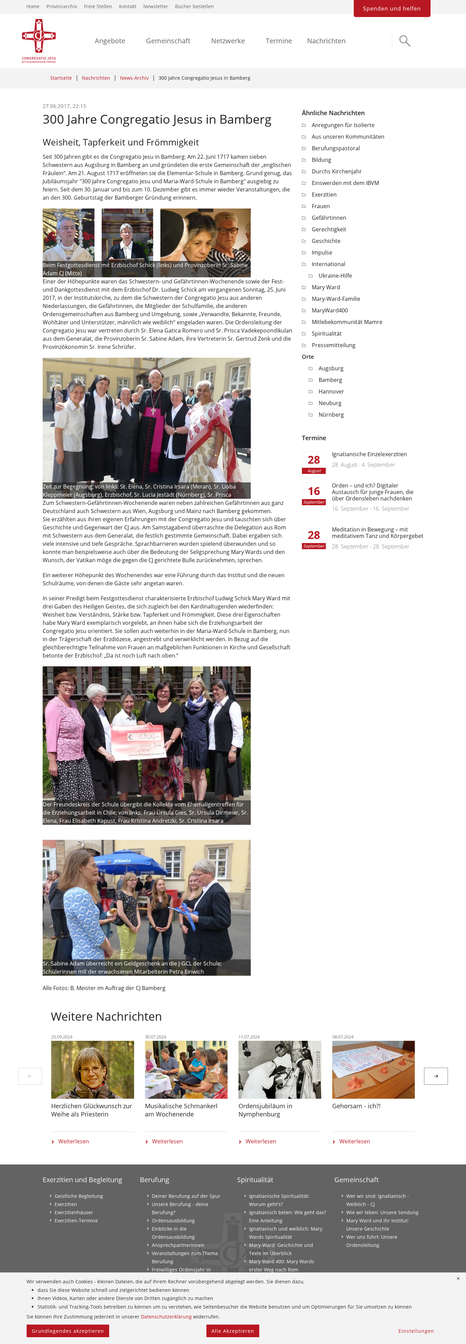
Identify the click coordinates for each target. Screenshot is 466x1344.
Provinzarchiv (61, 6)
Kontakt (127, 6)
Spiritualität (327, 333)
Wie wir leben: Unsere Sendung (382, 1212)
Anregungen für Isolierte (343, 125)
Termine (279, 40)
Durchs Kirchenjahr (337, 171)
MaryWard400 (330, 310)
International (328, 264)
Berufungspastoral (336, 148)
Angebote (110, 40)
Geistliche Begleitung (79, 1196)
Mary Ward (326, 287)
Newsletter (155, 6)
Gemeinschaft (168, 40)
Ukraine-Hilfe (335, 275)
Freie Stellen (98, 6)
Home (33, 6)
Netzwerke (228, 40)
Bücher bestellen (194, 6)
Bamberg (330, 380)
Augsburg (331, 368)
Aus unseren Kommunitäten (348, 136)
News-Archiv (134, 78)
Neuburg (330, 403)
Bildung (321, 160)
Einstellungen (416, 1331)
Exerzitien (324, 194)
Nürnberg (331, 414)
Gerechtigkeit (329, 229)
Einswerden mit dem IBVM (345, 183)
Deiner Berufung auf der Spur (186, 1196)
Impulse (322, 252)
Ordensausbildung (173, 1220)
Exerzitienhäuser (74, 1212)
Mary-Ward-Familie (336, 299)
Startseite (61, 78)
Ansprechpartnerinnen (178, 1245)
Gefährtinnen (329, 217)
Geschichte (326, 241)
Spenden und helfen (392, 8)
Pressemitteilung (333, 345)
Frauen (321, 206)
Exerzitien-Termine (76, 1220)
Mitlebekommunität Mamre (347, 322)
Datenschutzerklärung (166, 1316)
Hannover (331, 391)
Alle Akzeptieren (233, 1331)
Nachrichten (326, 40)
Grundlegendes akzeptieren (68, 1331)
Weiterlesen (73, 1141)
